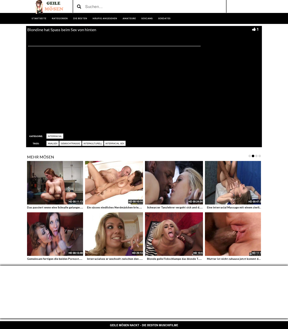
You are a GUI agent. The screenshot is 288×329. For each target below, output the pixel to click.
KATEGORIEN (60, 18)
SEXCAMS (147, 18)
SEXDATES (164, 18)
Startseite (39, 18)
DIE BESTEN (80, 18)
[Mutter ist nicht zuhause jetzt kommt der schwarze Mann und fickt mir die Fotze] (234, 234)
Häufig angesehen (105, 18)
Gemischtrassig (70, 143)
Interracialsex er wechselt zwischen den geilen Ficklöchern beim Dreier (133, 258)
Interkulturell (92, 143)
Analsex (52, 143)
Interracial (55, 136)
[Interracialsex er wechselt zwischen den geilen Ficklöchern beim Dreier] (114, 234)
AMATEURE (129, 18)
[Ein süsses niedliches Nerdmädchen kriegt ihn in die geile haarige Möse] (114, 182)
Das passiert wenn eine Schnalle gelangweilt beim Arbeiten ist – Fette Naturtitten (80, 207)
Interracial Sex (114, 143)
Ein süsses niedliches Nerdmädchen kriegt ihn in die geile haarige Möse (133, 207)
